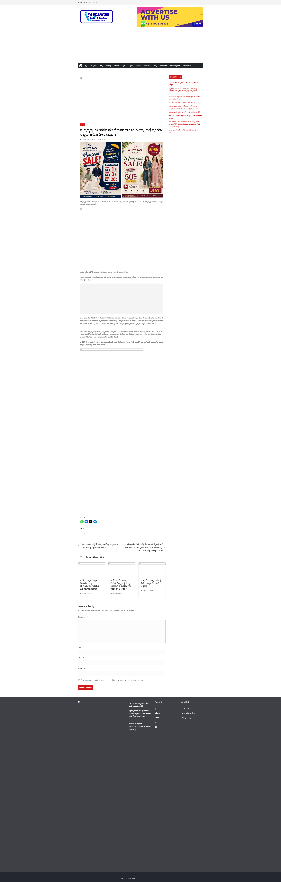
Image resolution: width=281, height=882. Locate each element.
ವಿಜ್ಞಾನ (131, 66)
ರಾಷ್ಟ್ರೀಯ (94, 66)
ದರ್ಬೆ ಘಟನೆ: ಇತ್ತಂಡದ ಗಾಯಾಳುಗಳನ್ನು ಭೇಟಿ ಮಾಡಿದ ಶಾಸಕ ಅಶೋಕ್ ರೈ (139, 726)
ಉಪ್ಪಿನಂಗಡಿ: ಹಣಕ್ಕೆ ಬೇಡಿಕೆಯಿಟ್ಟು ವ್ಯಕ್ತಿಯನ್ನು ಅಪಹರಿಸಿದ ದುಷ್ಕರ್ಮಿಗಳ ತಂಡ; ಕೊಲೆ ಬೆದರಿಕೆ (120, 584)
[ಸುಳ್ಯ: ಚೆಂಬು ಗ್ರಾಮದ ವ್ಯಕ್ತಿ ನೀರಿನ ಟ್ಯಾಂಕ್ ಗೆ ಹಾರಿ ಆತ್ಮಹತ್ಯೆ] (152, 564)
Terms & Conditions (188, 713)
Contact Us (185, 708)
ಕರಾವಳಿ (116, 66)
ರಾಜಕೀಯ (147, 66)
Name (81, 647)
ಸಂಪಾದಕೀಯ (187, 66)
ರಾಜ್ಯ (155, 66)
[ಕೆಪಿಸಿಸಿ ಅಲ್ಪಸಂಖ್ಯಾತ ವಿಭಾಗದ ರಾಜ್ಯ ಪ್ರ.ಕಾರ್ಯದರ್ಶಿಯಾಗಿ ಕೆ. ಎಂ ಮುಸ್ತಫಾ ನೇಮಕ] (91, 564)
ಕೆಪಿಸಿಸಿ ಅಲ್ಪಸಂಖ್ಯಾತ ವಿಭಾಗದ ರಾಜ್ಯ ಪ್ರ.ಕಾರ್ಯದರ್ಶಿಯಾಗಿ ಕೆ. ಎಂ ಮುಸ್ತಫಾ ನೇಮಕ (90, 584)
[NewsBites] (80, 65)
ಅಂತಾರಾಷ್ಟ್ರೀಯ (175, 66)
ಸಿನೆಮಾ (138, 66)
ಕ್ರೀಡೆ (124, 66)
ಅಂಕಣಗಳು (163, 66)
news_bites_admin (99, 139)
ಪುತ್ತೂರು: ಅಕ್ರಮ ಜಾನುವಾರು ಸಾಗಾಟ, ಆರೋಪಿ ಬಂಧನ (185, 102)
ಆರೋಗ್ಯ (108, 66)
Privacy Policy (186, 718)
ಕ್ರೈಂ (86, 66)
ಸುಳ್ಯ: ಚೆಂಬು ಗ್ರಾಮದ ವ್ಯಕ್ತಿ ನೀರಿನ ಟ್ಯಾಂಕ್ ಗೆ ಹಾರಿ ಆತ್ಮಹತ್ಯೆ (151, 583)
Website (81, 668)
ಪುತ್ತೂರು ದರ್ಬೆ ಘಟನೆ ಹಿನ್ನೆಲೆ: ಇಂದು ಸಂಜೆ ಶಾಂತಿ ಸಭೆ (184, 112)
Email (81, 658)
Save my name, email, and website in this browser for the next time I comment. (113, 680)
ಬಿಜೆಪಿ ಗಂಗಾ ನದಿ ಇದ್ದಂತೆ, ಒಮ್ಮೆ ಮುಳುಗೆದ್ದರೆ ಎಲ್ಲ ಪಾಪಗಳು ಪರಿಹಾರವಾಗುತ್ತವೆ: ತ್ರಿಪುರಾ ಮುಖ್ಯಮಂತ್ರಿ (100, 546)
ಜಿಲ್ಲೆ (101, 66)
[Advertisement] (140, 46)
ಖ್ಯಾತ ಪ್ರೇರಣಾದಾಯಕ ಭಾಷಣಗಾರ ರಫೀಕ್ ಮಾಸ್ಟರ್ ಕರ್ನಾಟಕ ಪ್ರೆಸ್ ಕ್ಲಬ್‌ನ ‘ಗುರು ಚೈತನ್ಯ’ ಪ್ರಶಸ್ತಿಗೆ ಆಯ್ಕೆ (140, 713)
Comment (83, 617)
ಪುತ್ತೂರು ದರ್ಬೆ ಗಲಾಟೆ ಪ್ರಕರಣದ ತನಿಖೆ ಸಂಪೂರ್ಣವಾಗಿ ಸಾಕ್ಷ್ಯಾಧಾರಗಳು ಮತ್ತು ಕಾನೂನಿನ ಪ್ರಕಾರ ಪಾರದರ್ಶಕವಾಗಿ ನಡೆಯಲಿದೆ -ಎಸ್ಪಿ (184, 124)
